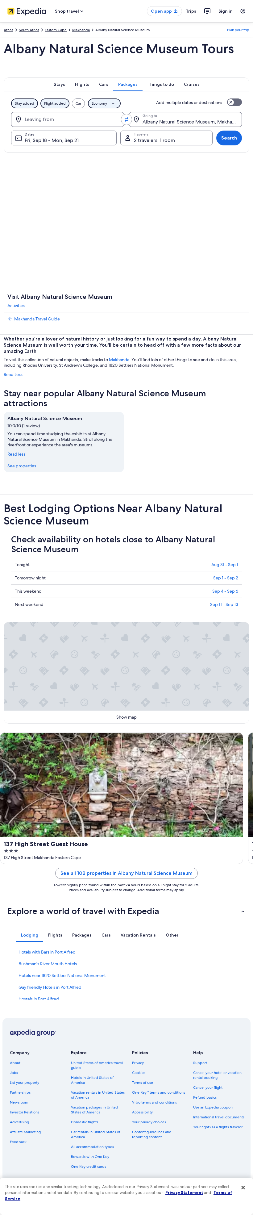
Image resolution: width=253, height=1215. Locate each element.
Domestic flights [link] (84, 1122)
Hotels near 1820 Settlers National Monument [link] (62, 975)
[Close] (243, 1187)
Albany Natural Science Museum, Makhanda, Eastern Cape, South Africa (192, 122)
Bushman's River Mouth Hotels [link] (48, 964)
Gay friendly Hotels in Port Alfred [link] (50, 987)
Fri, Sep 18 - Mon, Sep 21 (52, 140)
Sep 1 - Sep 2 (225, 578)
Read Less (13, 374)
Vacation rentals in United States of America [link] (98, 1095)
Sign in (225, 11)
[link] (126, 319)
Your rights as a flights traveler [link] (218, 1127)
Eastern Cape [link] (56, 29)
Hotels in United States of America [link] (92, 1080)
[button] (126, 911)
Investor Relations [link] (24, 1112)
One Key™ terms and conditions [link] (158, 1092)
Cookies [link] (138, 1072)
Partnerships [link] (20, 1092)
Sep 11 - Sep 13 (224, 604)
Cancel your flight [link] (207, 1087)
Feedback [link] (18, 1141)
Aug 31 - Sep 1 (224, 564)
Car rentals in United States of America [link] (95, 1134)
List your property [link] (24, 1082)
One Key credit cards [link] (88, 1166)
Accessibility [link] (142, 1112)
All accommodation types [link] (92, 1146)
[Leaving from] (67, 119)
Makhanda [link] (81, 29)
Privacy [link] (138, 1062)
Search (229, 138)
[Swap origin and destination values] (126, 119)
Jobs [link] (14, 1072)
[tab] (59, 84)
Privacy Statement (184, 1192)
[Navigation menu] (242, 11)
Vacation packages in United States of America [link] (94, 1110)
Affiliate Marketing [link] (25, 1131)
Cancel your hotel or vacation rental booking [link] (217, 1075)
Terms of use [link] (142, 1082)
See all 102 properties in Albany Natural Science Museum (126, 873)
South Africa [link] (29, 29)
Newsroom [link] (19, 1102)
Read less (16, 454)
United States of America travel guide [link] (97, 1065)
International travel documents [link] (218, 1117)
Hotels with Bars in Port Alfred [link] (47, 952)
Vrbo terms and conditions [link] (154, 1102)
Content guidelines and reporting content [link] (152, 1134)
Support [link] (200, 1062)
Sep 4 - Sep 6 (225, 591)
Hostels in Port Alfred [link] (39, 999)
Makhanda (119, 359)
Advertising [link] (19, 1122)
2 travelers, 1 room (154, 140)
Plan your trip (238, 29)
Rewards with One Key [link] (90, 1156)
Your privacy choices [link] (149, 1122)
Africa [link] (8, 29)
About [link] (15, 1062)
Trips (191, 11)
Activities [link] (16, 305)
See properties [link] (21, 466)
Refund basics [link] (205, 1097)
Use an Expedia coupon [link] (213, 1107)
